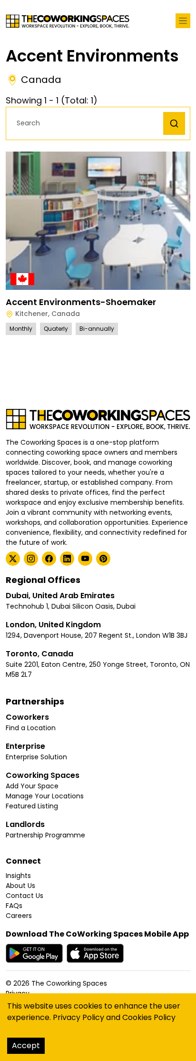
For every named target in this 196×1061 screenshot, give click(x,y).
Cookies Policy (149, 1017)
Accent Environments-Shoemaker (81, 302)
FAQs (14, 905)
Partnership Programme (45, 835)
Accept (26, 1045)
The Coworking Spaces (69, 983)
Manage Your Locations (45, 796)
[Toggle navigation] (183, 20)
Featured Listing (32, 806)
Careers (19, 915)
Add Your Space (32, 786)
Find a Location (31, 728)
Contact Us (24, 895)
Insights (18, 875)
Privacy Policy (78, 1017)
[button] (87, 123)
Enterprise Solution (36, 757)
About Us (20, 885)
